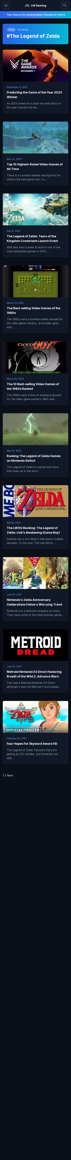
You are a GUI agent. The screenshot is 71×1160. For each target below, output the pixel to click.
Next (10, 775)
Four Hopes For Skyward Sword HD (32, 743)
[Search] (64, 5)
